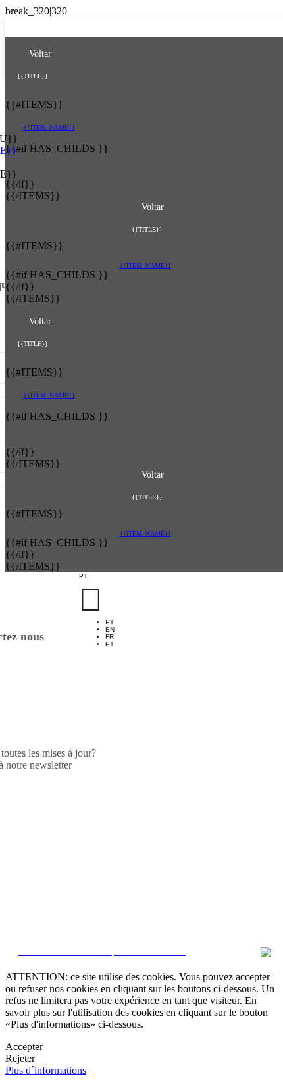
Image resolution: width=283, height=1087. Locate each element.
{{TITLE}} (32, 76)
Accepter (24, 1046)
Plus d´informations (45, 1070)
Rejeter (20, 1058)
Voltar (38, 54)
